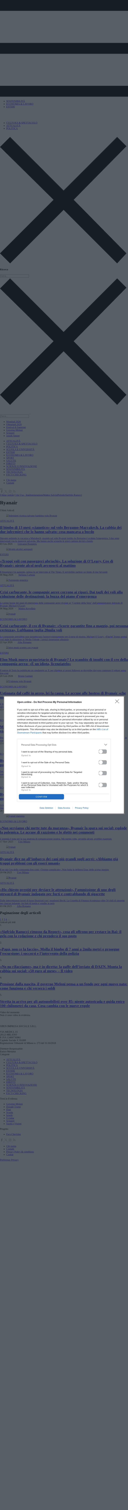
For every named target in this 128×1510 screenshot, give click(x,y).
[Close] (118, 702)
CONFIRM (41, 797)
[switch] (103, 751)
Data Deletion (46, 808)
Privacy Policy (82, 808)
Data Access (64, 808)
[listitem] (64, 744)
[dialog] (64, 755)
